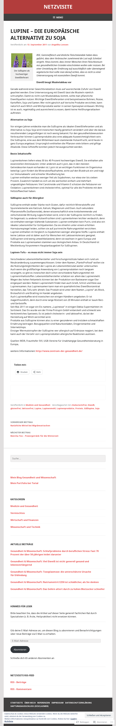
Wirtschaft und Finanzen (24, 520)
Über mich (30, 702)
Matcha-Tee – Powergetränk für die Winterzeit (34, 434)
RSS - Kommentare (21, 689)
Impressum (57, 702)
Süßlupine (89, 408)
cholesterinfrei (79, 405)
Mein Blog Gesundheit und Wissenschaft (33, 477)
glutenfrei (15, 408)
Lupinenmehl (49, 408)
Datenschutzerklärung (78, 702)
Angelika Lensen (59, 44)
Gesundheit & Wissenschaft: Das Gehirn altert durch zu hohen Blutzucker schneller (57, 589)
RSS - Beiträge (18, 682)
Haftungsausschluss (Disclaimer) (29, 706)
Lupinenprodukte (65, 408)
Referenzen (43, 702)
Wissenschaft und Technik (25, 527)
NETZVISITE (58, 6)
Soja (97, 408)
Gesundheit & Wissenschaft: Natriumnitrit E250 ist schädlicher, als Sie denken (54, 582)
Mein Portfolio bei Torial (24, 483)
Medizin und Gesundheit (38, 405)
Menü (59, 17)
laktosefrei (27, 408)
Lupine (38, 408)
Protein (79, 408)
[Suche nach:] (58, 458)
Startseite (16, 702)
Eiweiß (91, 405)
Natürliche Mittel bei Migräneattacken (30, 424)
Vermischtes (17, 513)
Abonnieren (20, 649)
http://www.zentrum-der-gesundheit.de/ (59, 351)
